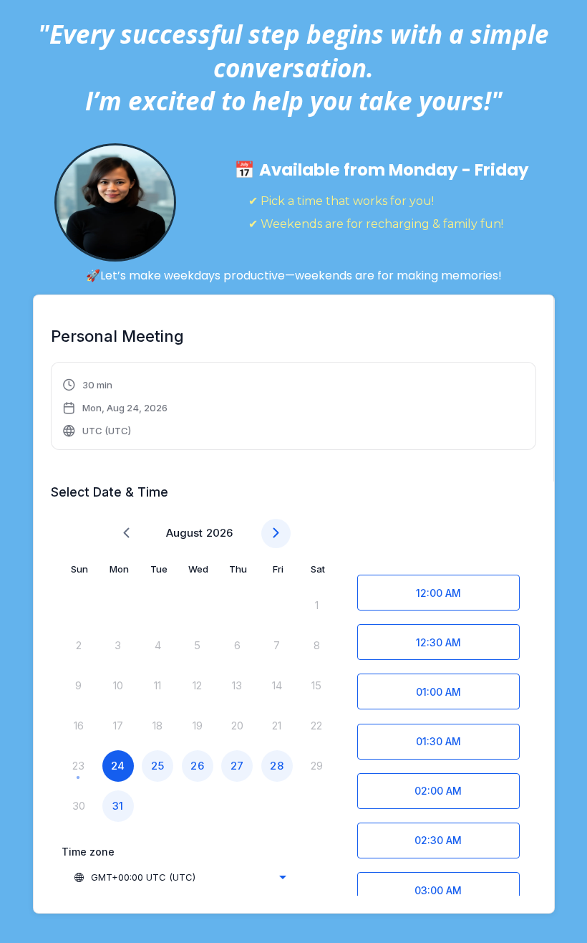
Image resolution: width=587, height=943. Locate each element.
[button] (115, 407)
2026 (219, 533)
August (184, 533)
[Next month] (276, 533)
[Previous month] (126, 533)
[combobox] (180, 877)
